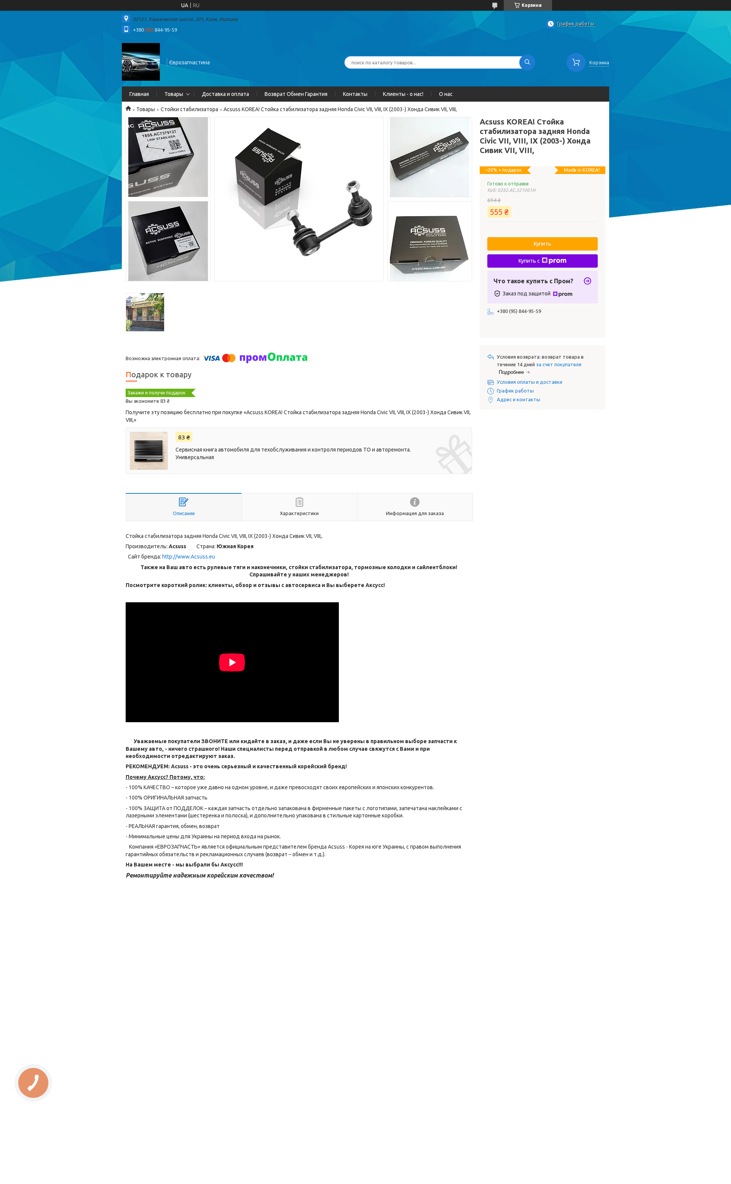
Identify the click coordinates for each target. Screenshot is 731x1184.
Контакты (355, 94)
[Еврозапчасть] (141, 62)
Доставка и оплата (225, 94)
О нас (446, 94)
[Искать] (527, 62)
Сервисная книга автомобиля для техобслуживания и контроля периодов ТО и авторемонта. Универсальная (293, 453)
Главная (139, 94)
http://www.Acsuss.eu (188, 557)
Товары (173, 94)
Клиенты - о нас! (403, 94)
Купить (542, 244)
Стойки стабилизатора (189, 109)
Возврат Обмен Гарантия (296, 94)
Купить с (529, 261)
